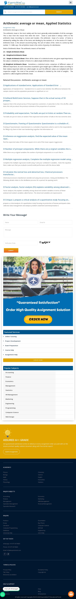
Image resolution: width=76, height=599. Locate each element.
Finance (8, 377)
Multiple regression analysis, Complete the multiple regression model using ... (39, 159)
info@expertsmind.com (33, 7)
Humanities (41, 480)
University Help (7, 533)
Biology (5, 475)
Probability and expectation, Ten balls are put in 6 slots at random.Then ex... (38, 113)
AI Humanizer (42, 594)
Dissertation (41, 520)
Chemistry (41, 472)
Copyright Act (42, 572)
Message (8, 230)
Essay (5, 523)
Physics (5, 472)
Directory (6, 591)
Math (4, 477)
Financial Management (45, 504)
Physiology (6, 482)
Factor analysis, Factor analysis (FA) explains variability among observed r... (37, 187)
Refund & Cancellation (10, 575)
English (40, 477)
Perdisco (5, 520)
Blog (39, 591)
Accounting (10, 372)
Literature (6, 525)
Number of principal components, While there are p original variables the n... (38, 149)
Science (40, 475)
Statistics (9, 390)
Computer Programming (10, 528)
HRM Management (43, 501)
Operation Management (10, 504)
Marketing (9, 399)
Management (10, 386)
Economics (9, 381)
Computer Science (12, 412)
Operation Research (9, 506)
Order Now (38, 360)
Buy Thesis (41, 523)
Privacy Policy (7, 570)
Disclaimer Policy (43, 570)
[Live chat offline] (71, 594)
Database (6, 530)
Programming (11, 408)
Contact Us (6, 594)
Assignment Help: (9, 27)
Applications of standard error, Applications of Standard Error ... (33, 85)
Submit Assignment (11, 452)
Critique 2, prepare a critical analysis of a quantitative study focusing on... (37, 200)
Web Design (10, 417)
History (5, 480)
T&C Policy (6, 572)
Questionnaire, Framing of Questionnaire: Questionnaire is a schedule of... (37, 123)
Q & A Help (41, 533)
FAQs (39, 589)
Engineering (10, 403)
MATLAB (40, 528)
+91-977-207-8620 (9, 7)
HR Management (12, 395)
